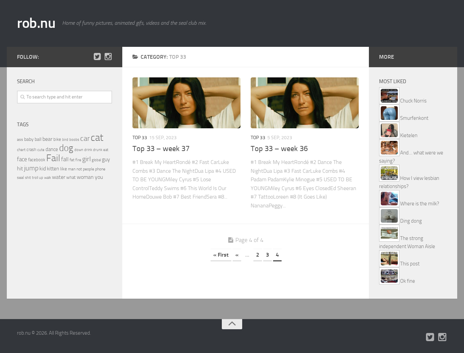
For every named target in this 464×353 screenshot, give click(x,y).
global (96, 159)
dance (52, 149)
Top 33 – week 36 (279, 148)
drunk (97, 150)
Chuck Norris (413, 101)
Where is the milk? (419, 204)
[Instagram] (108, 57)
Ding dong (411, 221)
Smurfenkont (414, 118)
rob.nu (36, 23)
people (88, 168)
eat (105, 150)
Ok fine (407, 281)
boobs (74, 139)
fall (65, 159)
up (41, 177)
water (58, 177)
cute (40, 150)
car (85, 138)
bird (65, 139)
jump (31, 168)
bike (57, 139)
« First (221, 255)
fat (72, 159)
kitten (53, 169)
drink (88, 149)
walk (47, 177)
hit (20, 168)
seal (20, 177)
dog (66, 148)
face (22, 159)
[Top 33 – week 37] (186, 102)
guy (106, 159)
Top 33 (139, 138)
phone (100, 169)
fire (78, 159)
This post (410, 264)
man (71, 169)
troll (35, 177)
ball (38, 139)
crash (31, 149)
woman (85, 177)
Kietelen (408, 135)
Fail (53, 158)
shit (28, 177)
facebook (36, 159)
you (99, 177)
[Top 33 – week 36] (305, 102)
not (79, 169)
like (63, 169)
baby (29, 139)
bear (47, 139)
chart (21, 149)
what (71, 177)
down (78, 150)
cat (97, 138)
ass (20, 139)
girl (86, 159)
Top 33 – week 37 (161, 148)
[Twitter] (97, 57)
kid (42, 168)
